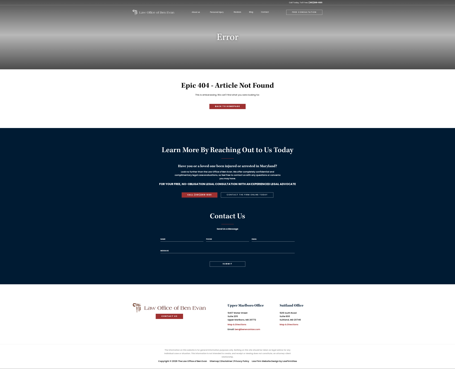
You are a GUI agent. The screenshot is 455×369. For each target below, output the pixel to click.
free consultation (304, 12)
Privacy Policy (241, 361)
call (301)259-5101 (199, 195)
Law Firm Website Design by (267, 361)
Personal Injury (217, 12)
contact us (169, 316)
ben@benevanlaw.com (247, 329)
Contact (265, 12)
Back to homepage (227, 106)
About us (196, 12)
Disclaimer (226, 361)
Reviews (237, 12)
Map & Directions (237, 325)
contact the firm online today (247, 194)
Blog (251, 12)
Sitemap (214, 361)
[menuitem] (197, 13)
